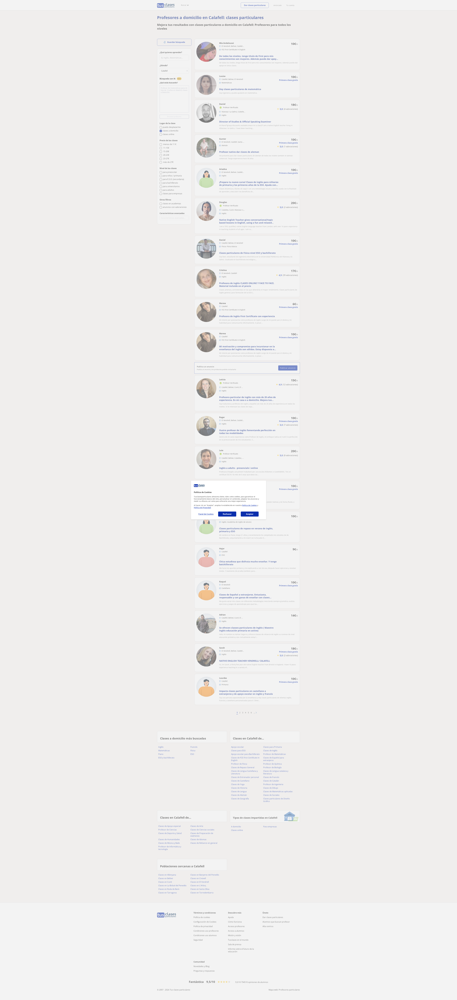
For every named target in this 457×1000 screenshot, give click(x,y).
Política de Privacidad (202, 507)
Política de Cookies (249, 505)
